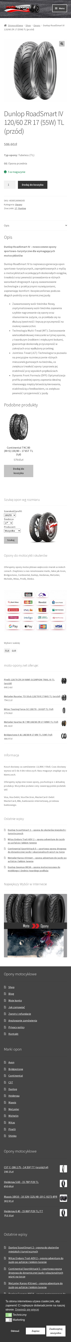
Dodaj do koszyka (32, 184)
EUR (14, 650)
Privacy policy (16, 1027)
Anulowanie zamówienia (22, 1020)
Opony (36, 25)
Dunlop (22, 208)
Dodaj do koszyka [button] (18, 471)
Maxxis (12, 1102)
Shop (28, 25)
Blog (11, 993)
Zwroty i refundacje (19, 1013)
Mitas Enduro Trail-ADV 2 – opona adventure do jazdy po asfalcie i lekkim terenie (36, 841)
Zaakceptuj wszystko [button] (55, 1330)
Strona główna (15, 25)
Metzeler (13, 1109)
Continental (15, 1075)
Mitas (11, 1122)
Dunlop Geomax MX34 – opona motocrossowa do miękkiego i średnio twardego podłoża (34, 869)
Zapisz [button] (35, 1331)
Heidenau (13, 1095)
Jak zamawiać (16, 1007)
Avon (11, 1062)
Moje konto (15, 1000)
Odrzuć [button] (15, 1331)
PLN (7, 650)
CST (10, 1082)
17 (16, 208)
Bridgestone (15, 1069)
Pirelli (12, 1129)
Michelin (13, 1115)
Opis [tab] (6, 225)
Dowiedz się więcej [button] (27, 1309)
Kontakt (13, 1033)
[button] (62, 44)
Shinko (12, 1135)
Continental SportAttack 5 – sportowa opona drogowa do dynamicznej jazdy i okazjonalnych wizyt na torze (37, 850)
